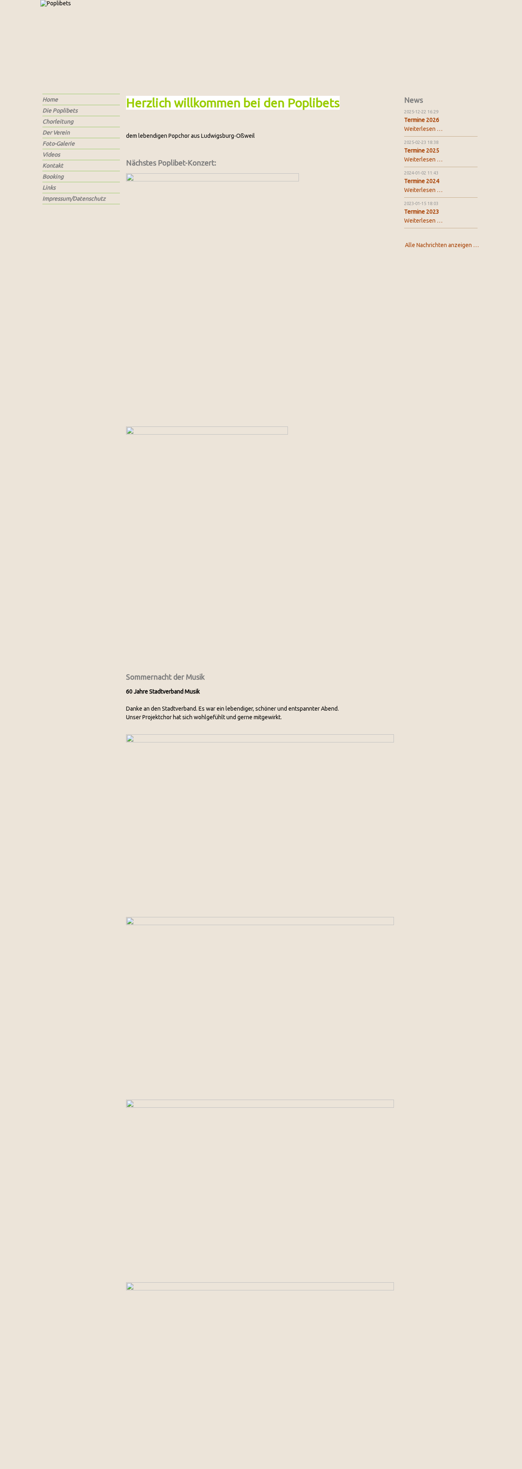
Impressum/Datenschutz (74, 198)
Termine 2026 (421, 120)
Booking (53, 176)
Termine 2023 (421, 211)
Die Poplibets (59, 110)
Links (48, 187)
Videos (51, 154)
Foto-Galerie (58, 143)
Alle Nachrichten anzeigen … (442, 245)
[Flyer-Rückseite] (207, 540)
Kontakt (52, 165)
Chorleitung (57, 121)
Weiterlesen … (423, 129)
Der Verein (56, 132)
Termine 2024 (421, 181)
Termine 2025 (421, 150)
